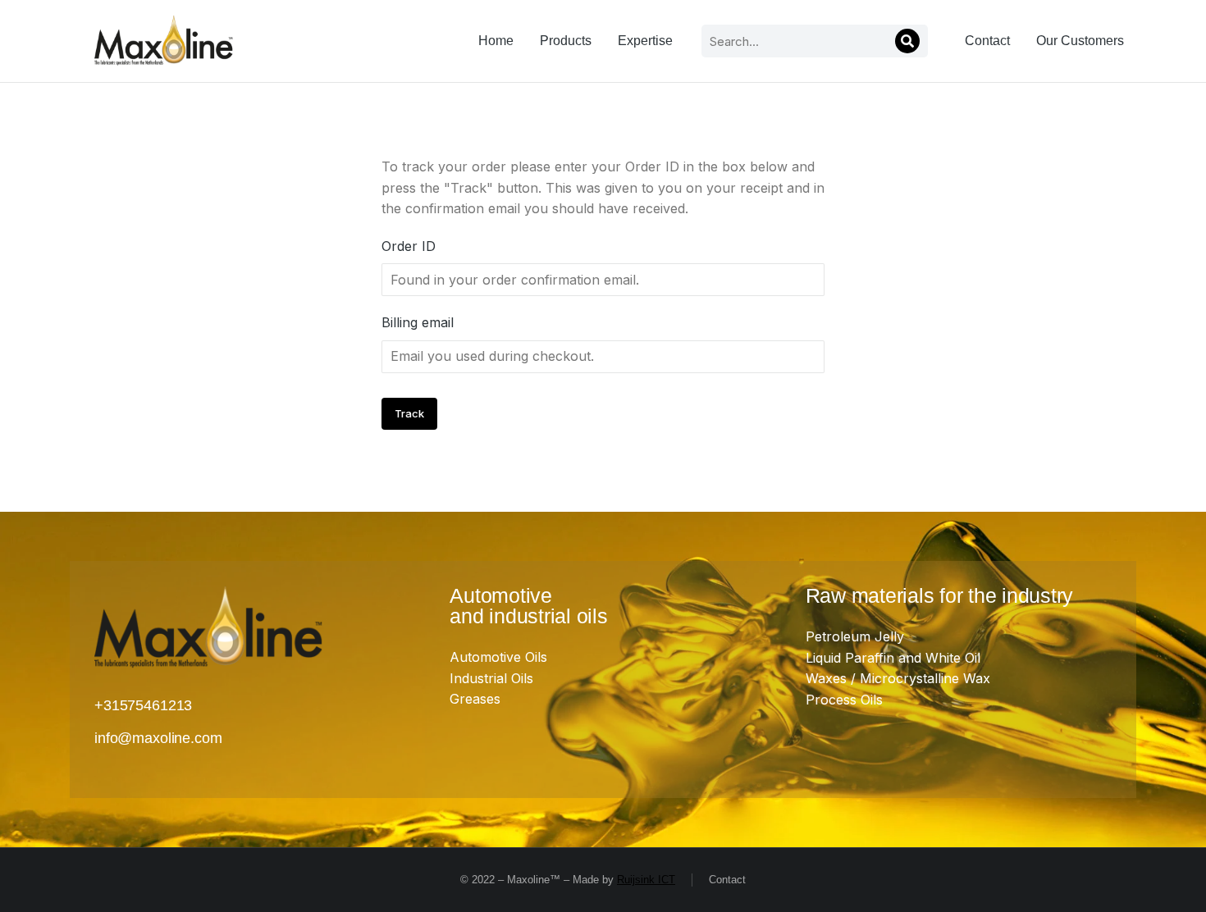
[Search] (907, 41)
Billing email (417, 322)
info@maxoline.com (158, 738)
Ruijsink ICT (646, 879)
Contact (727, 879)
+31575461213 (143, 705)
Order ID (408, 246)
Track (409, 413)
